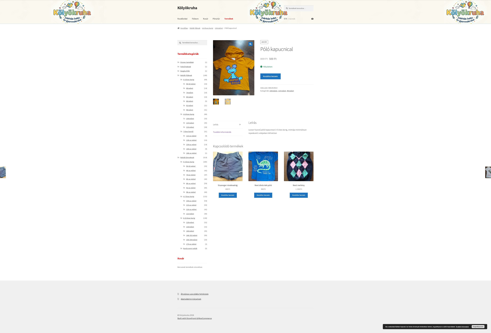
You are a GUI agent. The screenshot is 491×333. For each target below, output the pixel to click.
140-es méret (191, 149)
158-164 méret (191, 240)
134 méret (190, 227)
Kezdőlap (184, 28)
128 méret (190, 222)
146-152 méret (191, 235)
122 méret (190, 214)
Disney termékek (187, 62)
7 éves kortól (188, 131)
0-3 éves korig (188, 79)
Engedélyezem (478, 326)
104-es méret (191, 201)
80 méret (189, 97)
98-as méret (191, 192)
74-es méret (191, 175)
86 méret (189, 101)
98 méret (290, 91)
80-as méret (191, 179)
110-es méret (191, 205)
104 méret (219, 28)
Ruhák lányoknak (187, 157)
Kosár (205, 18)
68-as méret (191, 170)
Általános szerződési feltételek (194, 294)
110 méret (282, 91)
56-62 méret (191, 84)
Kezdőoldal (182, 18)
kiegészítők (185, 71)
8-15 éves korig (189, 218)
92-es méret (191, 188)
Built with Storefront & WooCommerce (194, 318)
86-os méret (191, 183)
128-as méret (191, 140)
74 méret (189, 92)
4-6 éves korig (207, 28)
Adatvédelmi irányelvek (191, 299)
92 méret (189, 105)
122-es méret (191, 136)
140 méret (190, 231)
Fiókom (195, 18)
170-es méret (191, 244)
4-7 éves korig (188, 196)
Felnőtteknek (185, 66)
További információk (222, 132)
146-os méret (191, 153)
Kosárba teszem (270, 76)
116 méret (190, 127)
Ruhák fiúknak (195, 28)
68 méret (189, 88)
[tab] (228, 124)
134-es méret (191, 144)
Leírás (215, 124)
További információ (462, 327)
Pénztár (216, 18)
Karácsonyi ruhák (190, 248)
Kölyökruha (187, 7)
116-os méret (191, 209)
